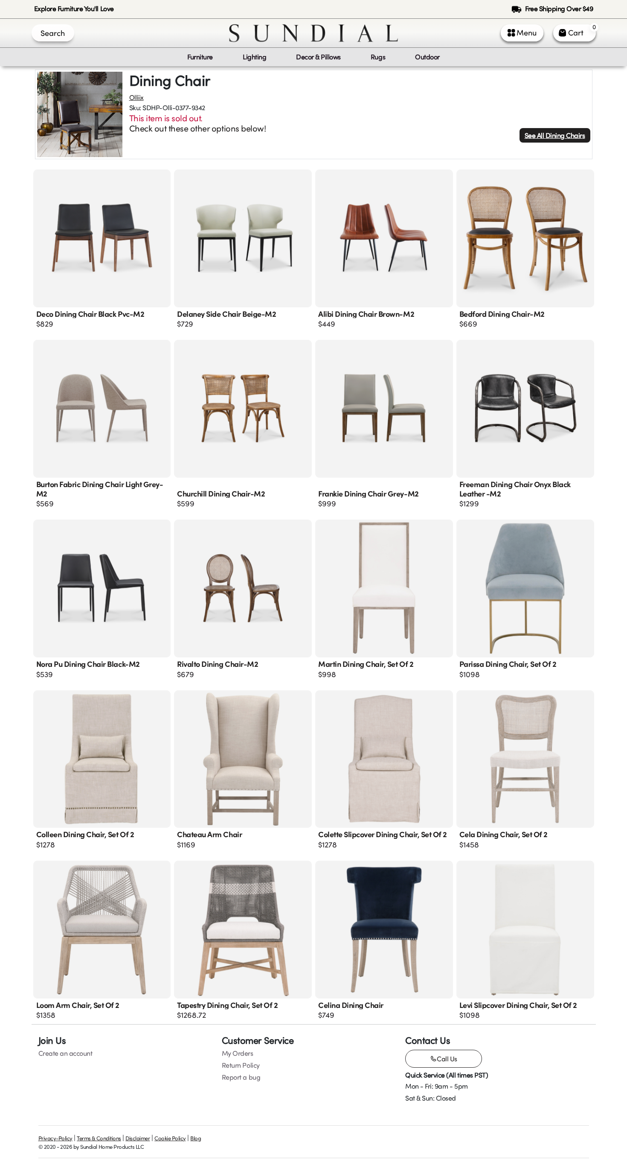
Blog (195, 1138)
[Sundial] (313, 33)
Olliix (136, 97)
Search (53, 33)
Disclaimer (137, 1138)
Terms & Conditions (99, 1138)
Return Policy (241, 1065)
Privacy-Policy (55, 1138)
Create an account (65, 1053)
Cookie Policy (170, 1138)
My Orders (237, 1053)
